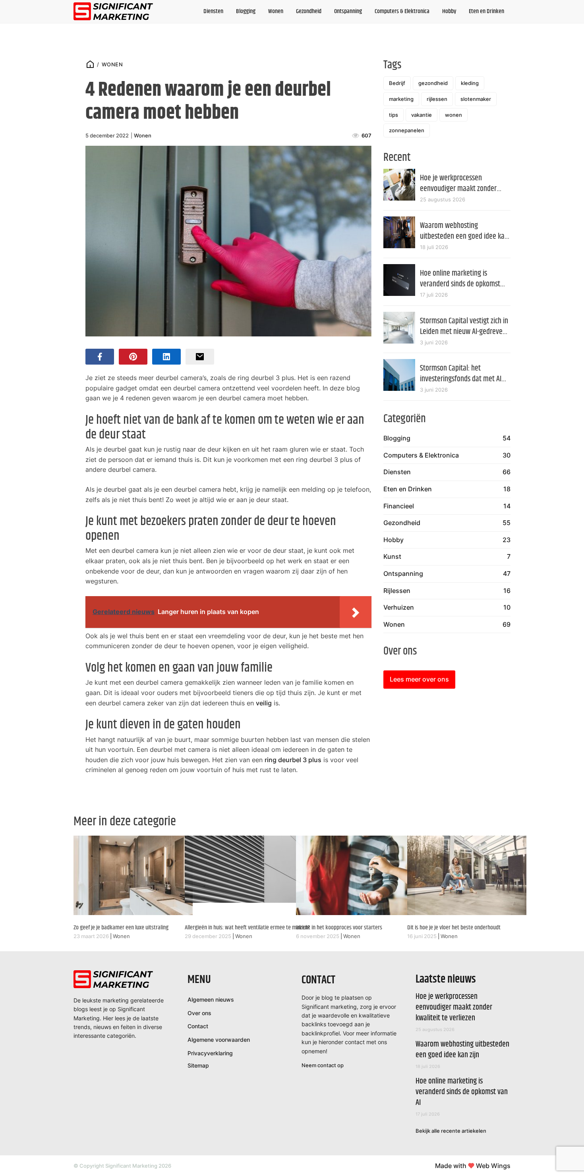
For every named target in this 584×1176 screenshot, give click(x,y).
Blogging (245, 11)
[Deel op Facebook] (99, 357)
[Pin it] (133, 357)
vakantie (421, 115)
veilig (264, 703)
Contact (198, 1026)
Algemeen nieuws (211, 999)
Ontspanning (348, 11)
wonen (453, 115)
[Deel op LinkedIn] (166, 357)
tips (393, 115)
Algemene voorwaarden (219, 1039)
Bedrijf (397, 83)
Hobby (449, 11)
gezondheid (433, 83)
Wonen (275, 11)
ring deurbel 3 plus (293, 760)
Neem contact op (323, 1065)
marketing (401, 99)
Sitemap (198, 1065)
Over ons (199, 1013)
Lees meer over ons (419, 679)
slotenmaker (475, 99)
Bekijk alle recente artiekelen (451, 1131)
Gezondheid (308, 11)
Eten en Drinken (486, 11)
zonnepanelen (406, 130)
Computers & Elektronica (402, 11)
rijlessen (437, 99)
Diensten (213, 11)
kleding (470, 83)
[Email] (200, 357)
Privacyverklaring (210, 1053)
